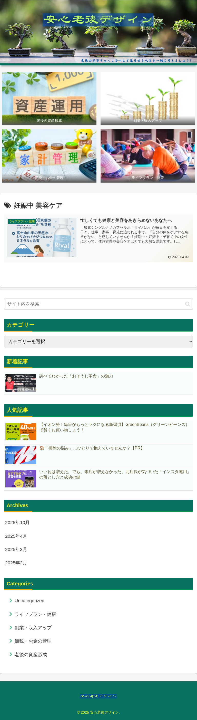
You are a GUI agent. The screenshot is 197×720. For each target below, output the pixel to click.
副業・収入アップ (33, 627)
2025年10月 (17, 522)
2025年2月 (16, 562)
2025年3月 (16, 549)
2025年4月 (16, 536)
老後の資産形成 (31, 654)
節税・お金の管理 (33, 641)
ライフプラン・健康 (35, 614)
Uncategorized (29, 600)
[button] (187, 304)
